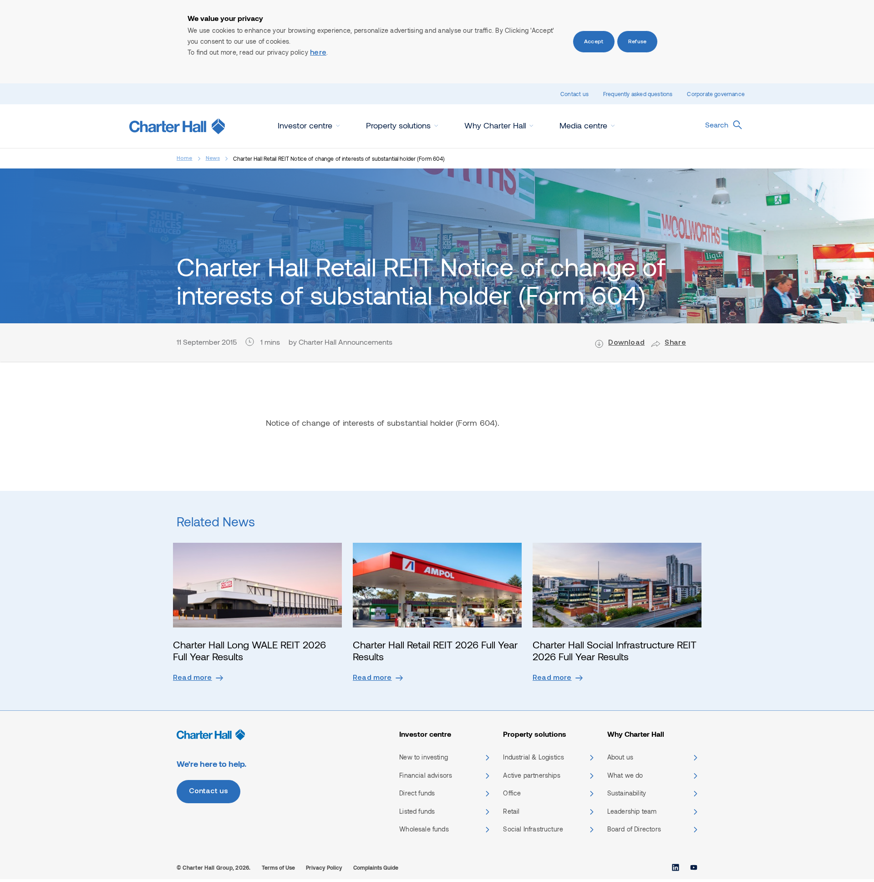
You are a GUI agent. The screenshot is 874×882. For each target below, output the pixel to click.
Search (716, 124)
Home (185, 158)
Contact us (574, 94)
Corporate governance (716, 94)
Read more (192, 678)
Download (626, 343)
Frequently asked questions (638, 94)
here (318, 52)
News (213, 158)
